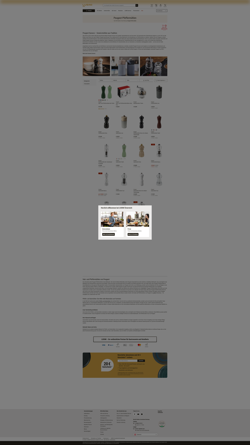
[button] (112, 224)
